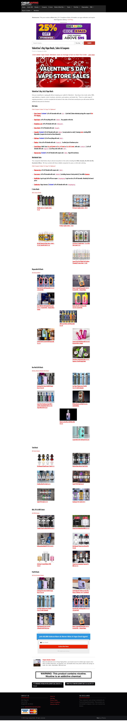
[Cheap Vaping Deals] (29, 3)
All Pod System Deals (38, 575)
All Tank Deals (36, 451)
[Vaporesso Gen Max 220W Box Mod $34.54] (68, 414)
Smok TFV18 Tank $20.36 (78, 484)
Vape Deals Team (49, 660)
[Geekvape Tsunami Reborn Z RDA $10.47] (45, 556)
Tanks (68, 7)
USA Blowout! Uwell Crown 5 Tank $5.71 (45, 466)
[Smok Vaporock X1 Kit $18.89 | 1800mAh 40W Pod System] (45, 619)
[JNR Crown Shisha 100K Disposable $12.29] (68, 316)
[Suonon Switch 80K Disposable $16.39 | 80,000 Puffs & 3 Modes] (81, 334)
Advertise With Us (54, 704)
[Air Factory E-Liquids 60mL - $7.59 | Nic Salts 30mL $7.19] (81, 236)
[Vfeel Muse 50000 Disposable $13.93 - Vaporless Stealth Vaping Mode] (81, 352)
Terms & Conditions (55, 702)
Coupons (44, 7)
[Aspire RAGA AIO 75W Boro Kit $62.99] (81, 432)
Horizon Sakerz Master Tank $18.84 (80, 466)
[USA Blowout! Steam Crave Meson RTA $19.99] (81, 538)
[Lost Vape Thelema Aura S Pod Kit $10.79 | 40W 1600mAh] (81, 378)
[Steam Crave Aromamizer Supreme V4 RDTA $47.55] (81, 556)
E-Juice (51, 7)
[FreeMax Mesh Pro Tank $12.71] (45, 476)
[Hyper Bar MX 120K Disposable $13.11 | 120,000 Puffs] (45, 280)
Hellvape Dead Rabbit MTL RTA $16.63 (45, 546)
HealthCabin (37, 178)
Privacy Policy (53, 700)
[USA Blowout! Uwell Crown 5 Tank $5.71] (45, 459)
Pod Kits (76, 7)
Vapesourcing (37, 153)
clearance (87, 174)
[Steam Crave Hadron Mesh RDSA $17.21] (81, 521)
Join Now (91, 55)
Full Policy (70, 19)
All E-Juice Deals (36, 192)
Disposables (85, 7)
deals (82, 132)
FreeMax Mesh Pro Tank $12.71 (43, 484)
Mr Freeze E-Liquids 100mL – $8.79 (80, 208)
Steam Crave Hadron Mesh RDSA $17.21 (81, 528)
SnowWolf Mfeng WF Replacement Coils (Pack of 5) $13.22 (47, 685)
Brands (36, 7)
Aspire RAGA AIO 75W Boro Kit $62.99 (81, 440)
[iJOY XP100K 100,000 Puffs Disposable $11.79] (45, 334)
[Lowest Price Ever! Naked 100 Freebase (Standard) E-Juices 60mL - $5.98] (81, 254)
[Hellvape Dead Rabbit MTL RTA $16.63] (45, 538)
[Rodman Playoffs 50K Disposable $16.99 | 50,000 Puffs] (81, 298)
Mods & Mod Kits (59, 7)
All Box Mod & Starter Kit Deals (40, 370)
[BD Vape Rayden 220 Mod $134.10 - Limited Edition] (81, 396)
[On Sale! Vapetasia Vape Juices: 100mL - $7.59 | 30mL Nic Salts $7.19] (45, 236)
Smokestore (37, 184)
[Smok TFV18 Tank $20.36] (81, 476)
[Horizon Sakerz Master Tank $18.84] (81, 459)
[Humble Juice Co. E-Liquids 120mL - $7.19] (45, 200)
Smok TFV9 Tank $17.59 (42, 502)
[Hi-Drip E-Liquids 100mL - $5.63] (68, 218)
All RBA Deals (35, 513)
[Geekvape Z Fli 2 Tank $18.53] (81, 494)
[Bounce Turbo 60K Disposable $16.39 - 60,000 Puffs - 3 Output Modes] (81, 280)
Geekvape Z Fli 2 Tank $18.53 (79, 502)
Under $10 (30, 7)
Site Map (52, 698)
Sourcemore (37, 174)
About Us (52, 696)
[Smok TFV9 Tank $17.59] (45, 494)
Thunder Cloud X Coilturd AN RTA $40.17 (45, 528)
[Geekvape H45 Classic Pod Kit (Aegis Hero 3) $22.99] (45, 378)
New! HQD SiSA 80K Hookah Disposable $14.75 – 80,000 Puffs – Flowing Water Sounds (45, 307)
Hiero (98, 718)
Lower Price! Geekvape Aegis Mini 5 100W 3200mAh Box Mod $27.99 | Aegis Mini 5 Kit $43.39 (44, 405)
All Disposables (36, 272)
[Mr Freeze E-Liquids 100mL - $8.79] (81, 200)
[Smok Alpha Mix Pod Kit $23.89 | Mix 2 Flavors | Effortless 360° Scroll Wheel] (81, 583)
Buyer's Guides (26, 10)
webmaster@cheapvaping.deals (33, 706)
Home (23, 7)
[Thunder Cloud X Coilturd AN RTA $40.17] (45, 521)
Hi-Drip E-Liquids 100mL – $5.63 (66, 226)
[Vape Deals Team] (37, 663)
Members (36, 10)
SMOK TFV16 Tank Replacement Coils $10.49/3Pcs (79, 684)
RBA (91, 7)
